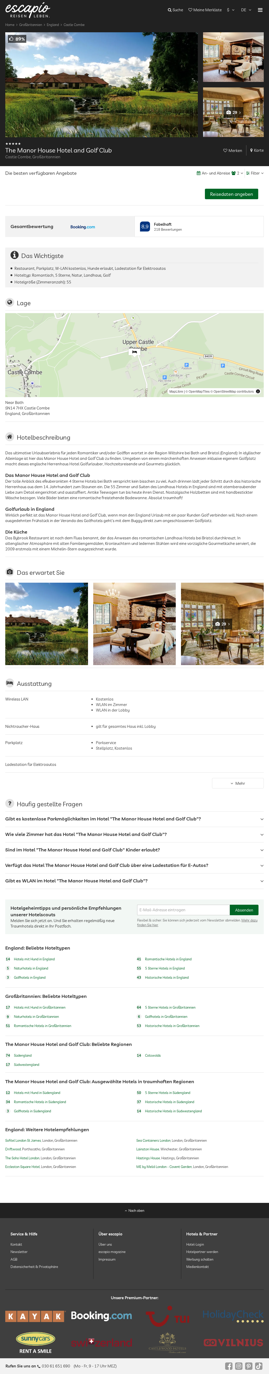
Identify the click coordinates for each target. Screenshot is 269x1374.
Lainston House (147, 1149)
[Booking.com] (101, 1316)
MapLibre (176, 391)
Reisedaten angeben (231, 194)
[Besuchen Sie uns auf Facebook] (228, 1366)
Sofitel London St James (23, 1140)
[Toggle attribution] (258, 391)
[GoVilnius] (233, 1342)
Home (9, 25)
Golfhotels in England (26, 977)
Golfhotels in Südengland (29, 1111)
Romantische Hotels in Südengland (36, 1102)
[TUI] (167, 1316)
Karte (259, 150)
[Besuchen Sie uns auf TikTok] (258, 1366)
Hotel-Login (195, 1244)
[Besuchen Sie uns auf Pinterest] (248, 1366)
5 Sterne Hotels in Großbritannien (166, 1007)
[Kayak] (35, 1316)
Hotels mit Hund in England (30, 959)
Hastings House (148, 1158)
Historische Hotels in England (163, 977)
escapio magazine (112, 1252)
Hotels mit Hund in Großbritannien (35, 1007)
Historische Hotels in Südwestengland (169, 1111)
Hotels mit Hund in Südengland (33, 1093)
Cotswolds (149, 1056)
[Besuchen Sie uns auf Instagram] (238, 1366)
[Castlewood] (167, 1342)
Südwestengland (22, 1065)
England (53, 25)
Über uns (105, 1244)
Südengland (19, 1056)
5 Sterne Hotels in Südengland (163, 1093)
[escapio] (27, 10)
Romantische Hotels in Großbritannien (38, 1026)
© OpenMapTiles (197, 391)
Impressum (107, 1259)
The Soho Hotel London (22, 1158)
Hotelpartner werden (202, 1252)
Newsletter (19, 1252)
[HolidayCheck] (233, 1316)
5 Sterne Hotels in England (161, 968)
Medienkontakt (197, 1267)
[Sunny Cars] (35, 1342)
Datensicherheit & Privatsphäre (34, 1267)
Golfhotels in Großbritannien (162, 1016)
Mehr (240, 783)
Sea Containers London (153, 1140)
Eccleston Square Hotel (22, 1167)
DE (243, 9)
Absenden (244, 909)
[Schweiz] (101, 1342)
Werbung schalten (199, 1259)
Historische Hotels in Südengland (165, 1102)
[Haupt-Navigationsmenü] (260, 10)
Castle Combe (74, 25)
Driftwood (13, 1149)
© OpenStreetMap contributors (232, 391)
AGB (14, 1259)
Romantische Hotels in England (164, 959)
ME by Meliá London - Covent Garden (164, 1167)
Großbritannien (30, 25)
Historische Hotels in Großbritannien (168, 1026)
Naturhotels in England (27, 968)
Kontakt (16, 1244)
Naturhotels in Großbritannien (33, 1016)
